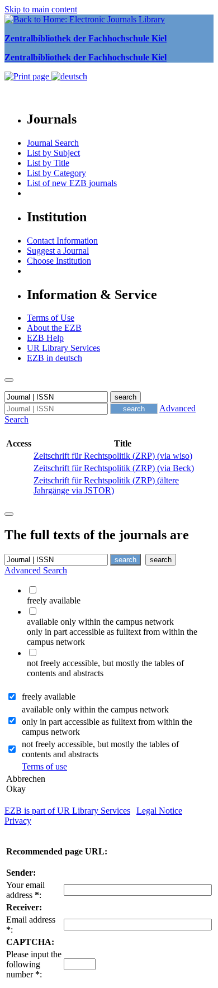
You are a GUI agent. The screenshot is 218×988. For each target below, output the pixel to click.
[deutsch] (69, 76)
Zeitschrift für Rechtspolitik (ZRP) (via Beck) (114, 468)
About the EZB (54, 327)
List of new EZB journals (72, 183)
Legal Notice (159, 810)
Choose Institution (59, 260)
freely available (48, 696)
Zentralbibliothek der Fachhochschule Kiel (85, 38)
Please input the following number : (33, 964)
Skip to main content (40, 9)
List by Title (48, 163)
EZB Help (45, 338)
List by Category (56, 173)
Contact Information (62, 240)
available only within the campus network (95, 709)
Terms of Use (50, 317)
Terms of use (44, 766)
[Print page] (27, 76)
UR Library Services (63, 348)
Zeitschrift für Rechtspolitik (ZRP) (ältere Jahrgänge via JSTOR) (106, 485)
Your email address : (25, 890)
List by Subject (53, 153)
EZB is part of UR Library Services (67, 810)
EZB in (54, 358)
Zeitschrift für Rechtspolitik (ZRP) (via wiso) (113, 455)
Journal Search (53, 143)
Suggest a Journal (58, 250)
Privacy (17, 820)
